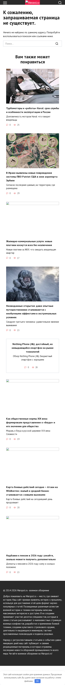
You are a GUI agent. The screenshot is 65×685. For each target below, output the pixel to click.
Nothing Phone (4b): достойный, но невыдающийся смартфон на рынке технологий (32, 347)
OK (37, 681)
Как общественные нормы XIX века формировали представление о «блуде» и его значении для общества (30, 422)
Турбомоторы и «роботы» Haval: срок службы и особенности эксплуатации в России (32, 109)
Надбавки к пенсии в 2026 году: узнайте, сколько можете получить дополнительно (31, 557)
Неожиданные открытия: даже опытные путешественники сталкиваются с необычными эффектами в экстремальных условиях (31, 311)
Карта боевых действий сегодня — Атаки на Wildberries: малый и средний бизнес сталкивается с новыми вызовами (32, 490)
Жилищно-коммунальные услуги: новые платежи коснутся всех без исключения (29, 242)
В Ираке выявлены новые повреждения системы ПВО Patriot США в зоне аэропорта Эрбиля (31, 176)
